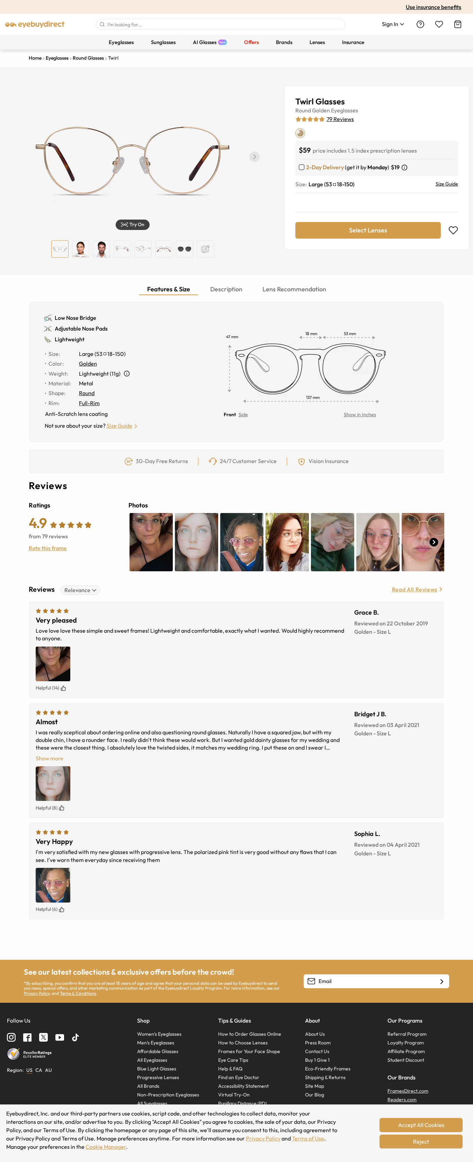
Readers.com (402, 1099)
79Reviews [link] (340, 119)
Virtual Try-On (234, 1095)
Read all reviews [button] (414, 589)
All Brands (148, 1086)
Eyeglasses (344, 110)
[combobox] (220, 24)
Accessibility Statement (243, 1086)
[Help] (420, 24)
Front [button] (230, 414)
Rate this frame (48, 548)
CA (38, 1070)
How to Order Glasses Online (249, 1034)
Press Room (318, 1043)
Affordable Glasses (157, 1051)
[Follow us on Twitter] (43, 1037)
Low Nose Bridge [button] (75, 317)
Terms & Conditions (78, 993)
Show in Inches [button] (360, 414)
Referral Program (407, 1034)
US (29, 1070)
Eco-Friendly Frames (327, 1069)
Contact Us (317, 1051)
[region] (205, 249)
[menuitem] (121, 42)
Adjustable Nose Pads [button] (81, 328)
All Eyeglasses (152, 1060)
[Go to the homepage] (35, 24)
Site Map (314, 1086)
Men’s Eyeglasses (155, 1043)
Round (303, 110)
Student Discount (405, 1060)
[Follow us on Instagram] (11, 1037)
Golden (321, 110)
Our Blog (314, 1095)
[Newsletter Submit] (442, 981)
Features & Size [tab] (168, 289)
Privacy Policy (37, 993)
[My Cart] (457, 24)
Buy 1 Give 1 (317, 1060)
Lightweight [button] (69, 339)
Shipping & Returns (325, 1077)
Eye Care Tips (233, 1060)
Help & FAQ (230, 1069)
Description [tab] (226, 289)
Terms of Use (308, 1138)
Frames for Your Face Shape (249, 1051)
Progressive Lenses (158, 1077)
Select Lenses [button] (368, 230)
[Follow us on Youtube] (59, 1037)
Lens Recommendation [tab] (294, 289)
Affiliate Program (406, 1051)
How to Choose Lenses (243, 1043)
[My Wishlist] (439, 24)
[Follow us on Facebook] (27, 1037)
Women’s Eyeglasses (159, 1034)
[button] (133, 225)
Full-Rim (89, 403)
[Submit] (102, 24)
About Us (315, 1034)
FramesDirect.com (407, 1091)
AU (48, 1070)
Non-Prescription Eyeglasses (168, 1095)
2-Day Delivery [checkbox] (325, 167)
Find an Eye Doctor (238, 1077)
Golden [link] (88, 363)
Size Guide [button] (119, 425)
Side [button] (243, 414)
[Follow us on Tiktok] (75, 1037)
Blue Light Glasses (156, 1069)
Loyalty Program (405, 1043)
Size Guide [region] (447, 184)
